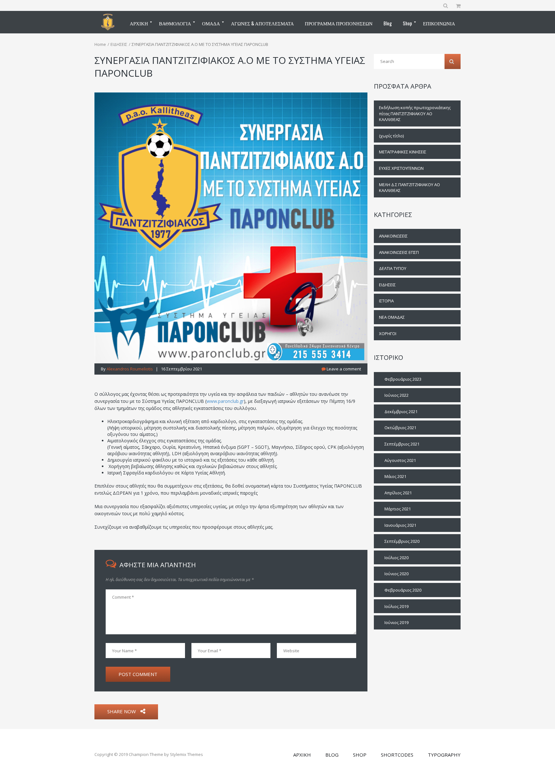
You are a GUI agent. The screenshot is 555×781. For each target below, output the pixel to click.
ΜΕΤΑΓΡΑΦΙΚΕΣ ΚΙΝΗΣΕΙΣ (402, 152)
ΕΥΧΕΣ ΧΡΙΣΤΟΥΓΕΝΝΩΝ (401, 168)
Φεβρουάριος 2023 (402, 379)
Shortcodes (397, 754)
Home (100, 44)
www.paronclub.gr (225, 401)
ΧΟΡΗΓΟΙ (387, 333)
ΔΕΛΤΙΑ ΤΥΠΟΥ (392, 268)
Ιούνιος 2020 (396, 574)
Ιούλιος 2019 (396, 606)
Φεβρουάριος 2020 (402, 590)
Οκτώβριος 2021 (400, 427)
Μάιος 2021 (395, 476)
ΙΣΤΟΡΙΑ (386, 301)
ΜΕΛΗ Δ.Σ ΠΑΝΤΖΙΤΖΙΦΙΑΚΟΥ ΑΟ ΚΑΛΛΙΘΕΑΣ (409, 188)
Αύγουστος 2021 (400, 460)
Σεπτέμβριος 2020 (401, 541)
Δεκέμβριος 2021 (401, 411)
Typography (444, 754)
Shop (359, 754)
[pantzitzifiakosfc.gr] (107, 22)
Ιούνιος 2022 (396, 395)
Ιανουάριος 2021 (400, 525)
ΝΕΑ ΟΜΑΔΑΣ (392, 317)
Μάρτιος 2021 (397, 509)
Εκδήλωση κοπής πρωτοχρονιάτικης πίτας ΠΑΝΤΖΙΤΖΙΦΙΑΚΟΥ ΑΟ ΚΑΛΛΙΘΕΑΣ (415, 113)
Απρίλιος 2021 (398, 493)
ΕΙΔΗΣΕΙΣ (118, 44)
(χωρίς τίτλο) (391, 136)
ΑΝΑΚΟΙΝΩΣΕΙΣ (393, 236)
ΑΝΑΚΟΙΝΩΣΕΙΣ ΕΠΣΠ (399, 252)
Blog (332, 754)
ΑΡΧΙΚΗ (302, 754)
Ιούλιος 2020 (396, 557)
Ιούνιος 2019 (396, 622)
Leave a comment (343, 369)
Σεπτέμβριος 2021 (401, 444)
